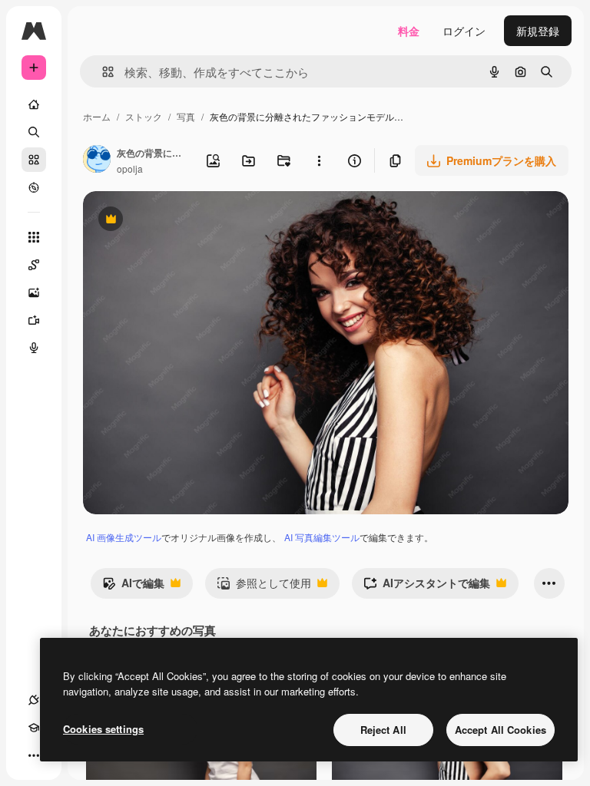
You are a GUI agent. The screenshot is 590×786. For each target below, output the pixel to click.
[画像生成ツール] (34, 292)
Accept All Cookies (500, 729)
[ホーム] (34, 104)
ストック (143, 116)
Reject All (383, 729)
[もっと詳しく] (34, 187)
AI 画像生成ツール (123, 536)
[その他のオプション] (318, 160)
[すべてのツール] (34, 237)
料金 (408, 30)
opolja (130, 168)
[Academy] (34, 727)
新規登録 (537, 30)
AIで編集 (133, 586)
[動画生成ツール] (34, 320)
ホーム (97, 116)
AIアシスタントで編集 (426, 586)
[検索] (34, 132)
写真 (186, 116)
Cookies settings (103, 729)
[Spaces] (34, 265)
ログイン (464, 30)
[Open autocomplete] (102, 72)
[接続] (34, 700)
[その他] (34, 755)
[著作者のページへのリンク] (97, 160)
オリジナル (188, 221)
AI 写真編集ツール (322, 536)
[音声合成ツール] (34, 347)
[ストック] (34, 159)
